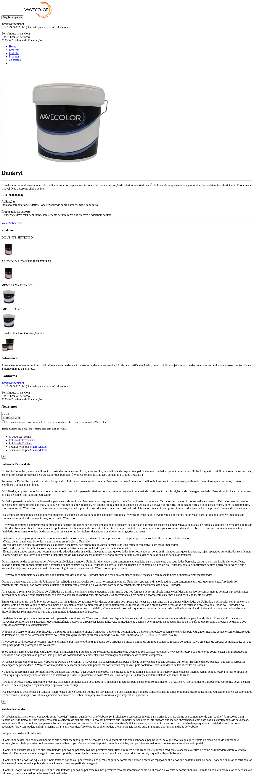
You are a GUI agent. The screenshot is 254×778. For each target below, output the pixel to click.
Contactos (15, 59)
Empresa (14, 49)
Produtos (14, 56)
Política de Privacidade (22, 440)
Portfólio (14, 53)
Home (12, 46)
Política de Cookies (20, 443)
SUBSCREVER (11, 418)
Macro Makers (38, 446)
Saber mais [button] (15, 223)
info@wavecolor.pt (12, 382)
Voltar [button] (5, 223)
